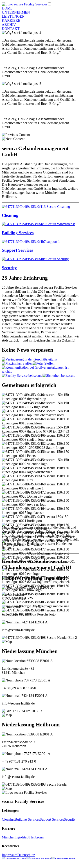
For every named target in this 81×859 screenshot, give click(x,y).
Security (70, 819)
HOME (7, 8)
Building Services (27, 819)
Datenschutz (26, 855)
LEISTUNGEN (13, 16)
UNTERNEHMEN (16, 12)
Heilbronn (36, 837)
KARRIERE (11, 20)
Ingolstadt (22, 837)
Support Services (52, 819)
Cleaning (8, 819)
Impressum (9, 855)
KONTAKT (11, 28)
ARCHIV (9, 24)
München (8, 837)
